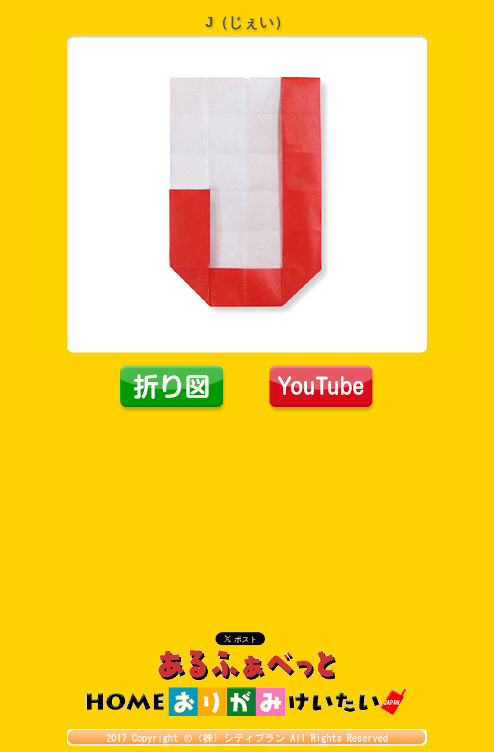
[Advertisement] (247, 509)
